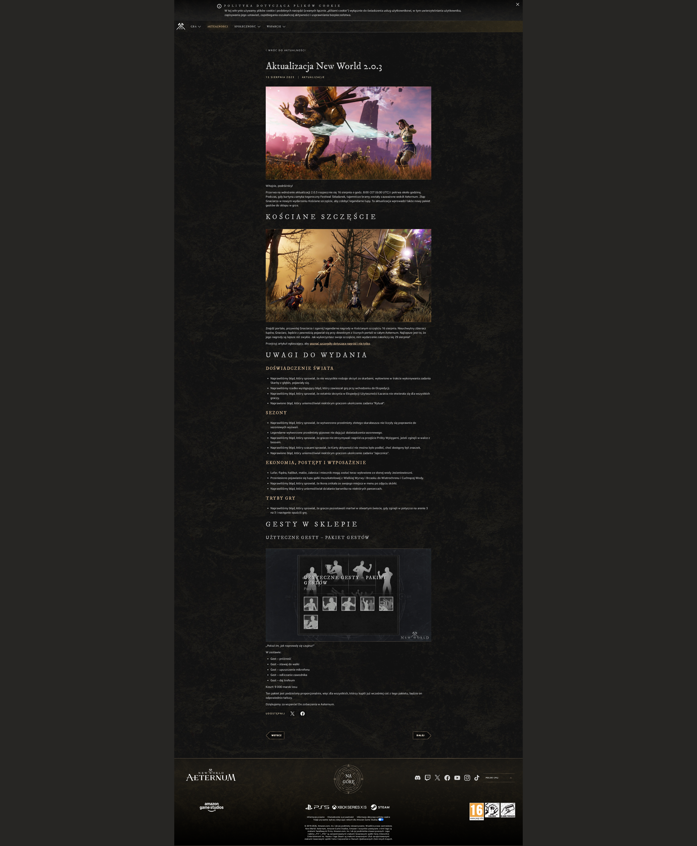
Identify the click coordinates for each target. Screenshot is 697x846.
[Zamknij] (517, 5)
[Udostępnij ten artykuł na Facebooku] (302, 713)
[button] (348, 133)
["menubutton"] (196, 26)
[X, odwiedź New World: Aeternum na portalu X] (437, 777)
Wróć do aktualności (287, 50)
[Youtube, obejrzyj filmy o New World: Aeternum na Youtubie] (457, 778)
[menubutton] (498, 778)
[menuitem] (196, 26)
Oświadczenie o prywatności (340, 817)
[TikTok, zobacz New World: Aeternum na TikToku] (476, 778)
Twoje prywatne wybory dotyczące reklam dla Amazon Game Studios (345, 819)
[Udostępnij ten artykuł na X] (292, 713)
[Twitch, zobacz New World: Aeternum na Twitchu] (428, 778)
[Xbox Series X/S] (349, 807)
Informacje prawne (316, 817)
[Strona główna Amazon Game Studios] (211, 807)
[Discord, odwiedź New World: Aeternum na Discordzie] (418, 777)
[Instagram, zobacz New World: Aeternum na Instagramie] (467, 778)
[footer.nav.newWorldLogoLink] (211, 775)
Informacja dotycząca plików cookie (373, 817)
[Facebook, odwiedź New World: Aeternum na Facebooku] (447, 778)
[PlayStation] (317, 807)
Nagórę (348, 779)
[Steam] (380, 807)
